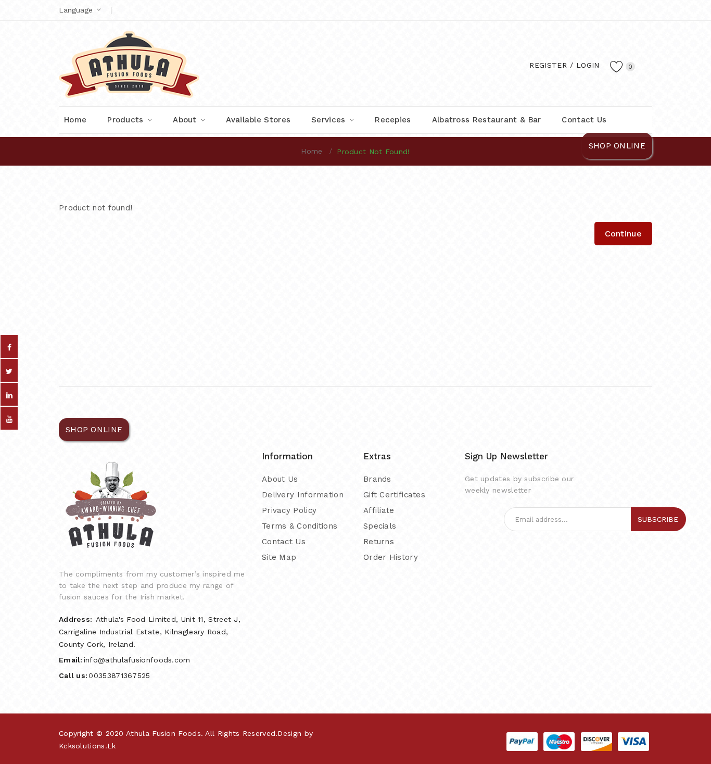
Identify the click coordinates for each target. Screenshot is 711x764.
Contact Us (284, 541)
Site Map (279, 557)
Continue (623, 234)
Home (311, 151)
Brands (377, 479)
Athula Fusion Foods (163, 733)
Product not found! (373, 151)
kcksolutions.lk (87, 746)
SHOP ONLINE (617, 146)
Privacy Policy (289, 510)
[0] (617, 66)
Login (588, 65)
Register (547, 65)
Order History (390, 557)
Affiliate (379, 510)
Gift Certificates (394, 494)
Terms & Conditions (299, 526)
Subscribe (658, 519)
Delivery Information (303, 494)
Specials (379, 526)
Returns (378, 541)
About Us (280, 479)
